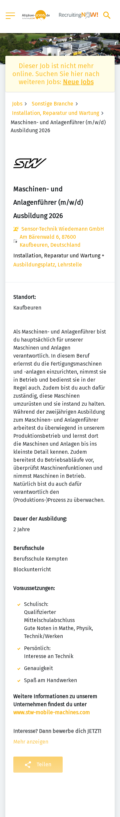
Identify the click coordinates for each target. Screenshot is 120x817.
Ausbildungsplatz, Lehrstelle (47, 264)
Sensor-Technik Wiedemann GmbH (62, 229)
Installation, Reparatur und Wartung (55, 113)
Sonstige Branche (52, 103)
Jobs (17, 103)
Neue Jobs (78, 82)
